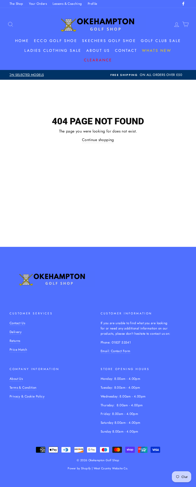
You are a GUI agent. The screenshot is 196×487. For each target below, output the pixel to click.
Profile (92, 3)
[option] (99, 75)
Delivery (16, 331)
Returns (15, 340)
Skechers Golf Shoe (109, 40)
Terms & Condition (23, 387)
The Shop (16, 3)
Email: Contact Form (116, 351)
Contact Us (17, 323)
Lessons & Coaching (67, 3)
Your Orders (38, 3)
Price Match (18, 349)
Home (22, 40)
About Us (16, 378)
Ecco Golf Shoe (55, 40)
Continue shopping (98, 140)
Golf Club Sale (161, 40)
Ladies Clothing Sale (52, 50)
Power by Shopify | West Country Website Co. (98, 468)
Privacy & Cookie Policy (27, 396)
